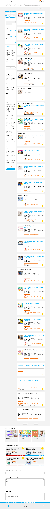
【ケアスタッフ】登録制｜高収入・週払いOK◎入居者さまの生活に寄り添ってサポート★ (33, 288)
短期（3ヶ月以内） (13, 53)
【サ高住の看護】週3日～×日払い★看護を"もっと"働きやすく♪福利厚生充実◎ (33, 167)
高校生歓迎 (13, 75)
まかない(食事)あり (8, 148)
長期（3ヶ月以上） (8, 55)
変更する (11, 30)
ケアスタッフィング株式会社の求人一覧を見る (29, 114)
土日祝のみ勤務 (8, 106)
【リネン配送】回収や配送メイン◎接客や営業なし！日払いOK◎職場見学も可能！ (33, 183)
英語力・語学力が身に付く (13, 141)
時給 (7, 67)
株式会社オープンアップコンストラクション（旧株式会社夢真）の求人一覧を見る (26, 405)
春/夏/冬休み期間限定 (13, 55)
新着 (38, 8)
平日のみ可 (13, 106)
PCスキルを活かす (13, 160)
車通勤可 (13, 139)
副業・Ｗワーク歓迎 (13, 81)
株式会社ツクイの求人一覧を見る (27, 54)
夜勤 (11, 15)
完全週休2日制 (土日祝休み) (8, 111)
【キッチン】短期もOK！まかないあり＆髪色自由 (31, 303)
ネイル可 (8, 135)
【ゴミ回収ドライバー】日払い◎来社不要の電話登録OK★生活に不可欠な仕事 (33, 197)
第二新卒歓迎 (8, 83)
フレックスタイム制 (13, 109)
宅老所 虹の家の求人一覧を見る (27, 345)
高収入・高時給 (8, 71)
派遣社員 (13, 89)
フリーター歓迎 (8, 81)
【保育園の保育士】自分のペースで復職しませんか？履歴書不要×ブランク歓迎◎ (33, 14)
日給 (10, 67)
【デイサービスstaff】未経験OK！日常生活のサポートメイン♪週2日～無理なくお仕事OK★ (33, 351)
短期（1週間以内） (13, 51)
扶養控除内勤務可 (8, 95)
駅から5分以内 (8, 139)
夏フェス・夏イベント (13, 60)
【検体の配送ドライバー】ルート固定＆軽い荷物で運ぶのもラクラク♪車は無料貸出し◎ (34, 320)
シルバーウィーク (8, 62)
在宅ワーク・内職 (13, 97)
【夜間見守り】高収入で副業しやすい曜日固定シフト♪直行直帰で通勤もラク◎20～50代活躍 (33, 120)
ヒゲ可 (13, 135)
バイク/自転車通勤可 (8, 141)
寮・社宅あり (8, 151)
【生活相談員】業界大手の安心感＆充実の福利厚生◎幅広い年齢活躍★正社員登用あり (34, 30)
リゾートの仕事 (8, 99)
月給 (14, 67)
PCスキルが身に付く (8, 143)
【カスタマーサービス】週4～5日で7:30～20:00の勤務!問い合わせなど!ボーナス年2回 (34, 257)
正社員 (13, 87)
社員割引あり (13, 152)
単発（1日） (8, 50)
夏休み (7, 59)
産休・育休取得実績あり (13, 156)
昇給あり (13, 151)
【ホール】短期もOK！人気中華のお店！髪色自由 (31, 150)
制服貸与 (8, 152)
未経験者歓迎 (8, 75)
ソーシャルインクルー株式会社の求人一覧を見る (29, 69)
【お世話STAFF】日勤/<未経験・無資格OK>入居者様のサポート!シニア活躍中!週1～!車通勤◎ (34, 212)
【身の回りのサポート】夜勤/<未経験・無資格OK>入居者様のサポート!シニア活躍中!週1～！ (34, 60)
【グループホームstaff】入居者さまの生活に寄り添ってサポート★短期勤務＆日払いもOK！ (34, 227)
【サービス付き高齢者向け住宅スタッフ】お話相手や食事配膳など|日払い (34, 106)
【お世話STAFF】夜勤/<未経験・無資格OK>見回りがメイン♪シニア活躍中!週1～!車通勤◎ (33, 75)
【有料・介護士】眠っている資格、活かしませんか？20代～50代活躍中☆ (34, 135)
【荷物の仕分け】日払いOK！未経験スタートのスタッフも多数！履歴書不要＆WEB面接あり (33, 271)
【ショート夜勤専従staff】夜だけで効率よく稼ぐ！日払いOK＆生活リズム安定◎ (30, 380)
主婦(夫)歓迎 (13, 78)
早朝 (7, 115)
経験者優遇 (8, 162)
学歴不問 (8, 78)
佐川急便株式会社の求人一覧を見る (27, 265)
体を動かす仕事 (8, 97)
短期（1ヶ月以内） (8, 53)
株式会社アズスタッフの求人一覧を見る (28, 191)
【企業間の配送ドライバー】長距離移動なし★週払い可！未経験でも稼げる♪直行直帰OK (31, 366)
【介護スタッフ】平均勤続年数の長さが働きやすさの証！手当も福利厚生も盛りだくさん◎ (34, 336)
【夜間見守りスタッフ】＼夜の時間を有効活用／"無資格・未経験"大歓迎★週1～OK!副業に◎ (33, 90)
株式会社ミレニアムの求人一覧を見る (28, 129)
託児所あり (8, 155)
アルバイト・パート (8, 87)
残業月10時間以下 (13, 99)
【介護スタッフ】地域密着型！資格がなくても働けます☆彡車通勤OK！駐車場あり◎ (34, 242)
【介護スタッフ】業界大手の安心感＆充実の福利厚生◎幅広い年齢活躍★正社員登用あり (34, 45)
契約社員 (8, 89)
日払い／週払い (8, 15)
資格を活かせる (13, 162)
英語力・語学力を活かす (8, 160)
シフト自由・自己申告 (8, 109)
